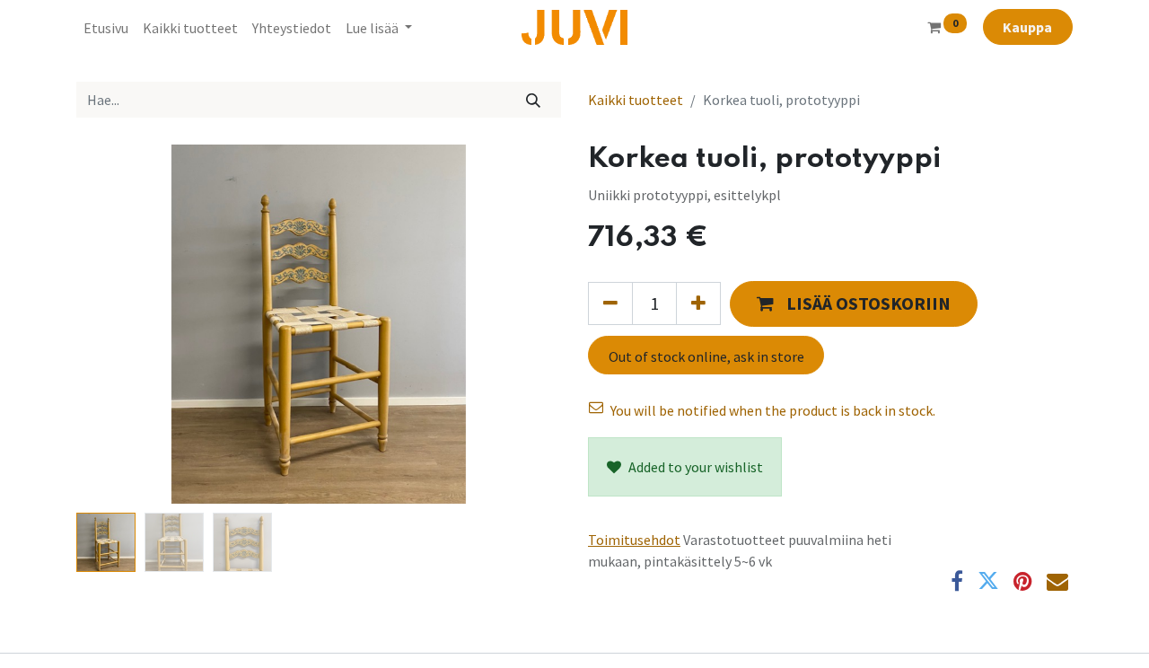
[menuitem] (106, 28)
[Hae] (533, 100)
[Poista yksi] (610, 303)
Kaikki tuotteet (635, 100)
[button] (112, 324)
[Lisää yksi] (698, 303)
